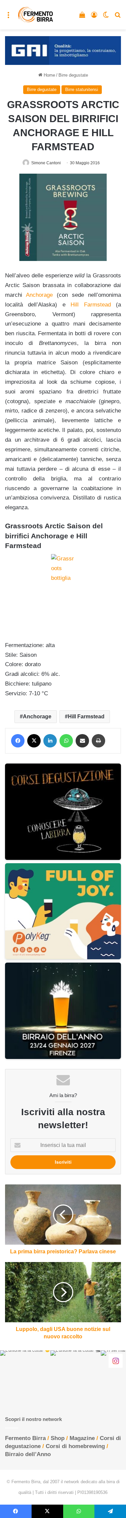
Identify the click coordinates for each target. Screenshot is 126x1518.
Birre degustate (73, 75)
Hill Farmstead (91, 304)
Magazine (82, 1438)
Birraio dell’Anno (28, 1454)
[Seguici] (115, 1360)
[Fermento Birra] (36, 15)
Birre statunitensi (81, 89)
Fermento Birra (25, 1438)
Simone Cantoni (46, 163)
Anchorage (39, 295)
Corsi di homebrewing (75, 1446)
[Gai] (63, 50)
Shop (58, 1438)
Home (48, 75)
